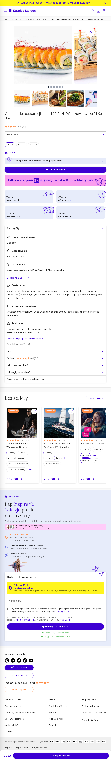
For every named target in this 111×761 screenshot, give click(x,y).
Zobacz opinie (19, 689)
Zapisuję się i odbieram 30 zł (55, 626)
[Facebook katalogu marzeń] (19, 660)
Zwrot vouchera (19, 675)
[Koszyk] (103, 10)
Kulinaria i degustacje (36, 19)
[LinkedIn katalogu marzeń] (13, 660)
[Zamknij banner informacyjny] (105, 3)
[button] (92, 10)
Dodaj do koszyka (55, 169)
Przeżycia (17, 19)
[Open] (103, 134)
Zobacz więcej (96, 398)
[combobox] (53, 134)
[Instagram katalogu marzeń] (7, 660)
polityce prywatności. (25, 620)
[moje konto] (98, 11)
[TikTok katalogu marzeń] (25, 660)
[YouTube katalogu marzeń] (31, 660)
